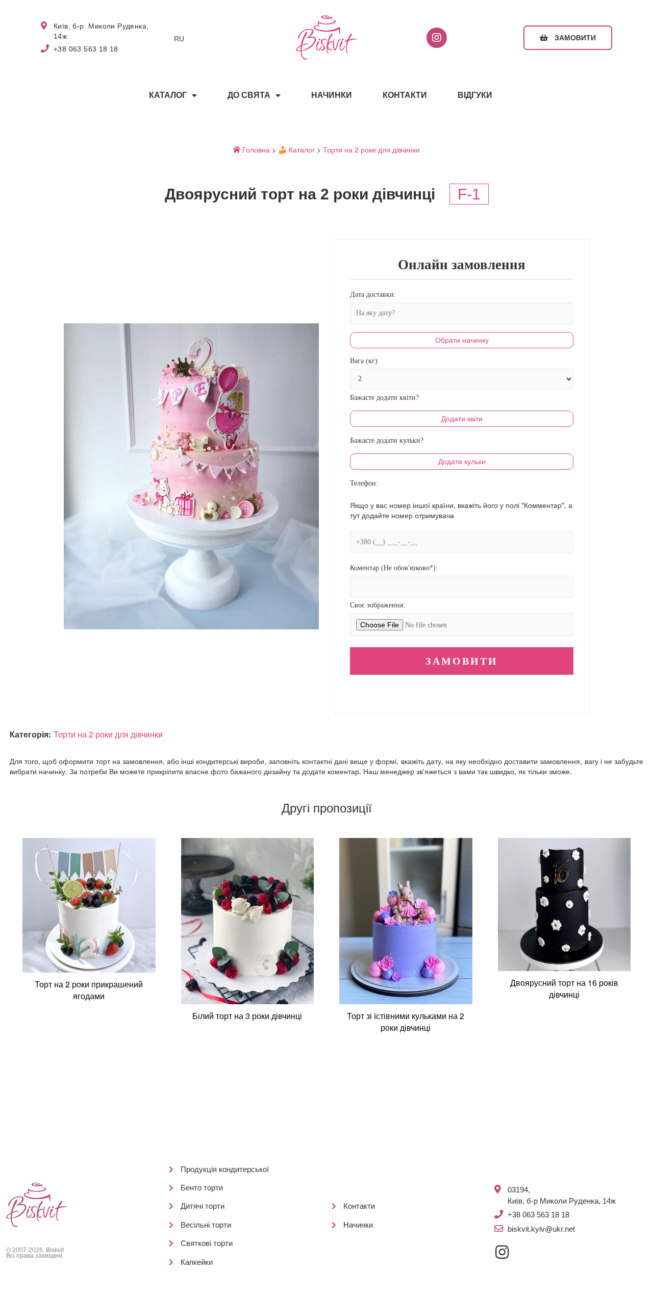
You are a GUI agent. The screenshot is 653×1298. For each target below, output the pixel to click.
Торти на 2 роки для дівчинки (371, 149)
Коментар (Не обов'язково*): (394, 568)
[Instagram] (436, 38)
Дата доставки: (373, 294)
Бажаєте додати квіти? (384, 397)
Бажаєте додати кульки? (386, 440)
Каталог (168, 95)
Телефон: (364, 483)
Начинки (331, 95)
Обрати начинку (462, 340)
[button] (567, 38)
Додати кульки (462, 461)
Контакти (405, 95)
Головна (255, 149)
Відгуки (475, 95)
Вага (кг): (365, 361)
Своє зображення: (377, 605)
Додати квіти (462, 419)
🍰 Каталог (296, 149)
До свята (249, 95)
